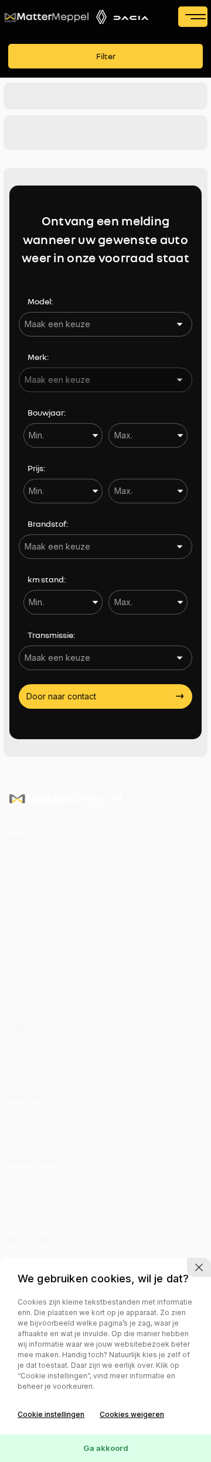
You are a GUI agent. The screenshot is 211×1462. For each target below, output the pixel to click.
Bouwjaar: (47, 412)
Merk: (38, 357)
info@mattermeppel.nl (52, 996)
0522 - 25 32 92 (35, 978)
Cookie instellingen (51, 1414)
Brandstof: (48, 523)
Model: (40, 301)
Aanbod (23, 859)
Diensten (25, 879)
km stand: (47, 579)
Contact (24, 930)
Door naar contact (61, 696)
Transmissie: (51, 635)
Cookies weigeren (132, 1414)
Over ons (17, 904)
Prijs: (36, 468)
